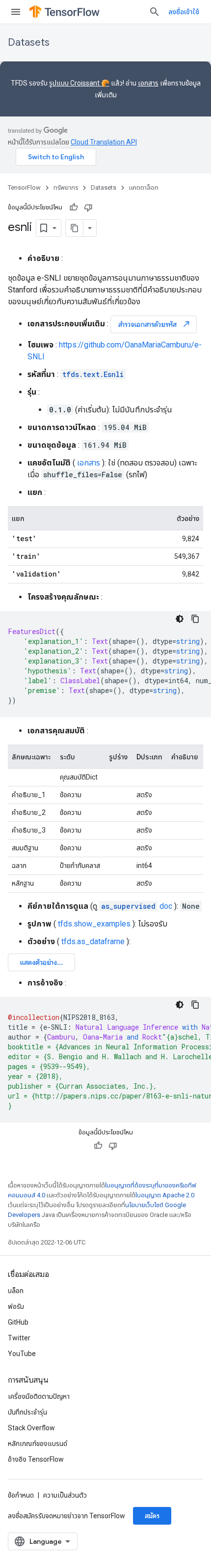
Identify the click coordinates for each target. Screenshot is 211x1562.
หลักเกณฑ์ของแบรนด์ (37, 1443)
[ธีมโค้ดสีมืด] (179, 619)
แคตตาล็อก (143, 187)
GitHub (18, 1322)
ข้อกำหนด (21, 1495)
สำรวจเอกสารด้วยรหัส (154, 324)
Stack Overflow (31, 1428)
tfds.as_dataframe (93, 941)
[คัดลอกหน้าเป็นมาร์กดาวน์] (74, 228)
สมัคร (152, 1515)
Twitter (19, 1338)
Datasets (29, 42)
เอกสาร (148, 83)
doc (136, 906)
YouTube (22, 1354)
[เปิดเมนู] (16, 12)
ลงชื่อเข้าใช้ (183, 12)
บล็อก (16, 1291)
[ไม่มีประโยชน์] (88, 207)
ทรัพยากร (65, 187)
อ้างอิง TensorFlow (36, 1459)
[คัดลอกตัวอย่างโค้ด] (195, 619)
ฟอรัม (16, 1306)
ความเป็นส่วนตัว (65, 1495)
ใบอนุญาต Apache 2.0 (164, 1195)
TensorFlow (24, 187)
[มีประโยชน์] (73, 207)
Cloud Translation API (104, 142)
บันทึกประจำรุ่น (27, 1412)
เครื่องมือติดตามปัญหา (39, 1396)
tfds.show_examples (94, 923)
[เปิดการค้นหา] (154, 12)
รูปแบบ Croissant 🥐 (79, 83)
